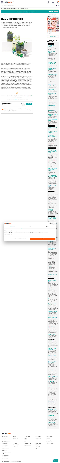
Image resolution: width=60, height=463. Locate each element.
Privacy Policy (4, 450)
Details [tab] (30, 226)
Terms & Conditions (5, 455)
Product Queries (38, 438)
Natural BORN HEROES (24, 8)
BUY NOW (29, 103)
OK (43, 238)
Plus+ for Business (5, 448)
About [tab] (47, 226)
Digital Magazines (27, 445)
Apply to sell (38, 446)
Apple (25, 438)
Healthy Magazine (12, 8)
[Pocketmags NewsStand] (8, 2)
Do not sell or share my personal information (17, 238)
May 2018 (17, 8)
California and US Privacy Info (6, 453)
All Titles (3, 438)
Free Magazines (5, 443)
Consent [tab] (12, 226)
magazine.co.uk (49, 441)
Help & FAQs (15, 438)
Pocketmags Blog (5, 445)
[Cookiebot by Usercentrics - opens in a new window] (50, 223)
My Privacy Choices (5, 458)
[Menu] (2, 2)
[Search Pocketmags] (2, 6)
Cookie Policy (4, 457)
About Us (48, 438)
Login (16, 99)
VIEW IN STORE (53, 36)
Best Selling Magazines (6, 441)
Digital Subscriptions (4, 8)
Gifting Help (15, 446)
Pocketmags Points (27, 443)
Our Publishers (4, 446)
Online (25, 441)
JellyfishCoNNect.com (50, 443)
